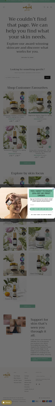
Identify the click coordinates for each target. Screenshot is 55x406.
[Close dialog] (53, 189)
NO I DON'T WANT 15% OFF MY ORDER (41, 214)
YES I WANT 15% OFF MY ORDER (41, 209)
